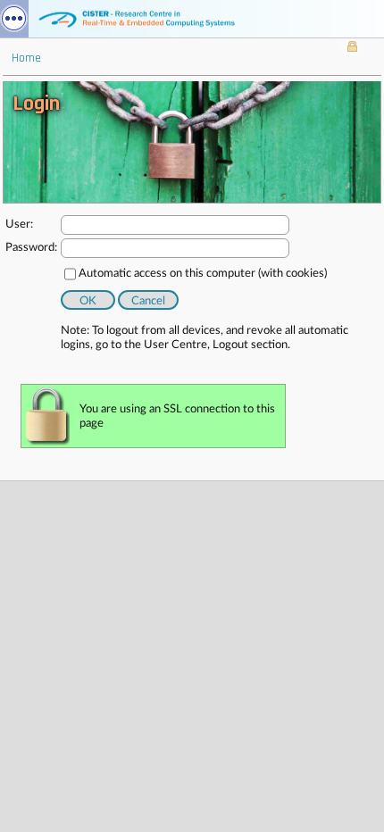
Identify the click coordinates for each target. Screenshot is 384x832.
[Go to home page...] (192, 18)
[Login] (352, 48)
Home (26, 58)
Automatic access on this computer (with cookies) (203, 273)
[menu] (14, 18)
